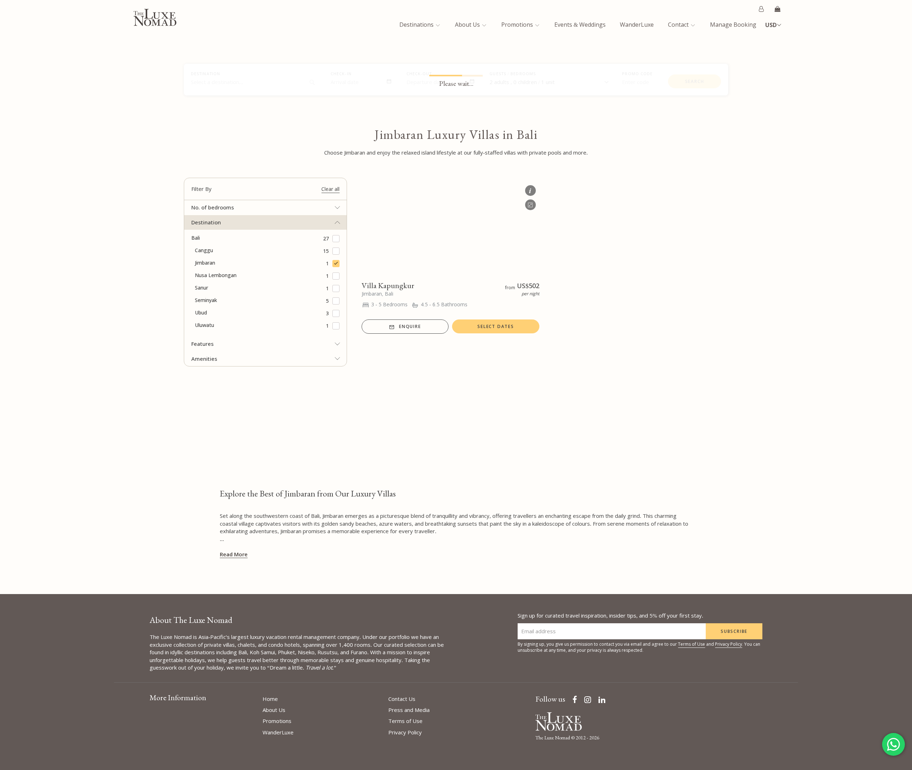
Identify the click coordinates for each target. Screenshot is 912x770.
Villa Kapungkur (388, 285)
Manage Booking (733, 24)
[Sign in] (761, 9)
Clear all (330, 189)
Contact (679, 24)
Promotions (517, 24)
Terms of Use (691, 644)
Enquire (410, 326)
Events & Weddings (580, 24)
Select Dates (495, 326)
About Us (468, 24)
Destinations (417, 24)
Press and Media (409, 709)
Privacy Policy (728, 644)
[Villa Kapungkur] (450, 228)
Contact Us (401, 698)
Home (270, 698)
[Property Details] (530, 188)
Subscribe (734, 631)
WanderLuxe (637, 24)
